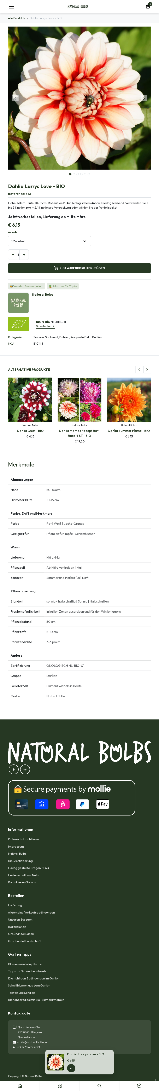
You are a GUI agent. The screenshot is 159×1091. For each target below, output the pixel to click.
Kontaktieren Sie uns (22, 882)
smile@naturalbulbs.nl (31, 1042)
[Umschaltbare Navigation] (11, 7)
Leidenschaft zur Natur (24, 875)
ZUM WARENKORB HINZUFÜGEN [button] (82, 268)
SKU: (11, 343)
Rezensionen (17, 927)
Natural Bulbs (17, 853)
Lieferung (15, 905)
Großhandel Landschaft (24, 941)
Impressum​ (16, 846)
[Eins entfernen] (12, 255)
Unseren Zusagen (20, 919)
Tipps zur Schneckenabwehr (27, 971)
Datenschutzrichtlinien (23, 839)
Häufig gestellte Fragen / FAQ (28, 868)
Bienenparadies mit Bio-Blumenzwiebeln (36, 1000)
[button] (15, 98)
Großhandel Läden (21, 934)
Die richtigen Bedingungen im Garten (33, 978)
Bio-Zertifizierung (20, 861)
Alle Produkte (16, 18)
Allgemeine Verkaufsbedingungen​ (31, 912)
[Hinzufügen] (24, 255)
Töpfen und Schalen (21, 993)
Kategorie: (15, 337)
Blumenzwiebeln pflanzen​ (25, 964)
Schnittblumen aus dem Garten (29, 985)
